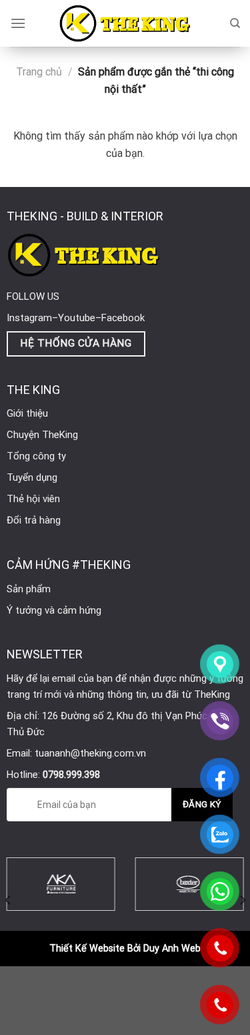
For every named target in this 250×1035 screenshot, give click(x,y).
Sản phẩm (29, 589)
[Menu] (18, 23)
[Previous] (8, 900)
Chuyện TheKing (42, 435)
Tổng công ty (36, 456)
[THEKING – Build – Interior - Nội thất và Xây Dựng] (125, 23)
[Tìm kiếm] (235, 23)
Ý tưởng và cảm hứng (54, 610)
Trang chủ (39, 71)
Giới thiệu (27, 413)
